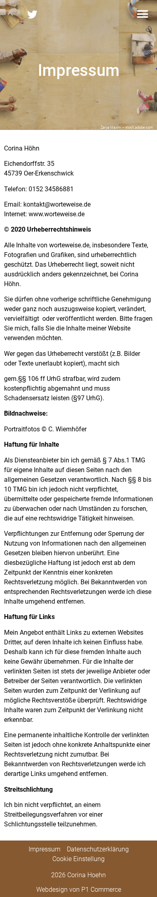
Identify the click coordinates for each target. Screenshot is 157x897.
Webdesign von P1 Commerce (78, 889)
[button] (142, 14)
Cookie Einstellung (78, 859)
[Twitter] (32, 14)
